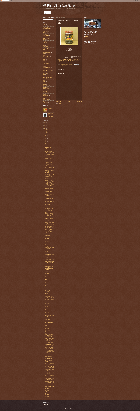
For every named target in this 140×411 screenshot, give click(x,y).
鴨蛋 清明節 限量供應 (48, 243)
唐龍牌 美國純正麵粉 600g (49, 188)
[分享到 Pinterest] (78, 64)
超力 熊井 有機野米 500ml (49, 208)
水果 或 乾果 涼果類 (46, 25)
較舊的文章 (79, 101)
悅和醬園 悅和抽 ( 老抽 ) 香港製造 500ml (49, 195)
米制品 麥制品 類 (46, 35)
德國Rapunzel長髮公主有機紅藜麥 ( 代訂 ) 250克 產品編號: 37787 (49, 339)
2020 (45, 123)
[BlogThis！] (75, 64)
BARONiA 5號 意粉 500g (49, 218)
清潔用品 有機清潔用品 (47, 67)
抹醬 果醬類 (45, 42)
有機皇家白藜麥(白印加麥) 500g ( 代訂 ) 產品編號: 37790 (49, 348)
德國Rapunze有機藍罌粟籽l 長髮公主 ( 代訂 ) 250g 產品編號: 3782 (49, 373)
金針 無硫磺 (47, 328)
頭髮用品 (44, 94)
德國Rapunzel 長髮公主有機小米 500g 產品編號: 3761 (49, 382)
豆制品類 (44, 39)
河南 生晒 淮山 (47, 330)
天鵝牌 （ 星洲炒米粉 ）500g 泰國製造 (49, 230)
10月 (46, 132)
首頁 (69, 101)
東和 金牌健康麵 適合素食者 (49, 226)
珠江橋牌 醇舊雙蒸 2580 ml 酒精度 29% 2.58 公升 (49, 262)
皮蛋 (45, 244)
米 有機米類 (45, 34)
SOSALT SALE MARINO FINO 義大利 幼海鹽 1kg (49, 152)
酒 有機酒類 (45, 64)
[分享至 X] (76, 64)
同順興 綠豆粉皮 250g (48, 176)
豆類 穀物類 (45, 41)
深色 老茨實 (47, 303)
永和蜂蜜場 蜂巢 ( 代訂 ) (49, 158)
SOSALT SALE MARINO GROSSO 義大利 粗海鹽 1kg (49, 154)
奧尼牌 (44, 81)
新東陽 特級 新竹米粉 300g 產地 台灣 (51, 108)
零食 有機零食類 (45, 85)
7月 (45, 137)
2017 (45, 128)
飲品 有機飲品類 (45, 78)
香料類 (44, 55)
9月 (45, 134)
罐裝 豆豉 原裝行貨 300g (49, 322)
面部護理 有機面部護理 (47, 52)
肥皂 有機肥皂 (45, 46)
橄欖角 (46, 325)
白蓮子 (46, 393)
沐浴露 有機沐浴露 (46, 38)
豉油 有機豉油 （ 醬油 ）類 (64, 65)
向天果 (46, 391)
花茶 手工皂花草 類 (46, 48)
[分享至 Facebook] (77, 64)
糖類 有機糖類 (45, 92)
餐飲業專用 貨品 (45, 95)
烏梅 (45, 282)
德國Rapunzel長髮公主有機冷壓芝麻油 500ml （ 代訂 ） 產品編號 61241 (49, 168)
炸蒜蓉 (46, 314)
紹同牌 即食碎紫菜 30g (48, 191)
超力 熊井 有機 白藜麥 (48, 358)
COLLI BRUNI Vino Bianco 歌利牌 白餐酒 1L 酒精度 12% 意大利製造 (49, 181)
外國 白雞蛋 (47, 241)
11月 (46, 131)
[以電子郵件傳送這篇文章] (74, 64)
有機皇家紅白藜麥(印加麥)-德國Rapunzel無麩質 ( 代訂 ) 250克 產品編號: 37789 (49, 336)
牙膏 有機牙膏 (45, 27)
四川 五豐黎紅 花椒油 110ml (49, 201)
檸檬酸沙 (46, 293)
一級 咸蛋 (46, 246)
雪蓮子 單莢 (47, 390)
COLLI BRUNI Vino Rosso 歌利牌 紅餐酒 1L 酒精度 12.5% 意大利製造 (49, 184)
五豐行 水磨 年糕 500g (48, 235)
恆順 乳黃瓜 (47, 172)
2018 (45, 126)
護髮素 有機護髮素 (46, 99)
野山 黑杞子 (47, 273)
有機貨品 (44, 32)
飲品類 (44, 80)
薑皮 (45, 285)
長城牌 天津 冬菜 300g (48, 319)
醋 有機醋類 (45, 91)
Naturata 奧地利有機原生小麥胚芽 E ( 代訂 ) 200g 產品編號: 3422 (49, 351)
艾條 (45, 276)
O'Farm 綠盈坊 (45, 102)
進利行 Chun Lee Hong (59, 5)
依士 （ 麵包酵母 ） (48, 290)
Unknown (86, 36)
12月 (46, 129)
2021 (45, 122)
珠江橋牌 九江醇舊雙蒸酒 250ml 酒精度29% (49, 267)
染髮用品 (44, 49)
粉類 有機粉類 (45, 62)
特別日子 (44, 60)
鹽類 (44, 101)
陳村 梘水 (46, 311)
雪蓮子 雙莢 (47, 388)
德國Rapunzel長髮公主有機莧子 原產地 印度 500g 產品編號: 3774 (49, 379)
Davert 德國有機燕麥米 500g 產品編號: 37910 (49, 370)
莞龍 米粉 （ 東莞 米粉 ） (49, 227)
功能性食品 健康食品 (46, 28)
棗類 (44, 71)
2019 (45, 125)
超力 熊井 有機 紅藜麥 (48, 360)
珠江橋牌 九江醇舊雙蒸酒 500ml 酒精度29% (49, 264)
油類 (44, 45)
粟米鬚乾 (46, 284)
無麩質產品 (45, 73)
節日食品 (44, 84)
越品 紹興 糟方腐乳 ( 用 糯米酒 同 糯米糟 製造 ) (49, 175)
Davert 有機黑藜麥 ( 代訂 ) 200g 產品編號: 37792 (49, 342)
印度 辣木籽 (47, 396)
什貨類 (44, 24)
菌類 (44, 74)
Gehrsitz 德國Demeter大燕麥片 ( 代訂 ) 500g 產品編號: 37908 (49, 367)
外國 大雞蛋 (47, 238)
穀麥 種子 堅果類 (46, 88)
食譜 (44, 53)
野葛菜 (46, 279)
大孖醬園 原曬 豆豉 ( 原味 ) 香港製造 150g (49, 248)
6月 (45, 138)
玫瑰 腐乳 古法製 (47, 204)
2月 (45, 144)
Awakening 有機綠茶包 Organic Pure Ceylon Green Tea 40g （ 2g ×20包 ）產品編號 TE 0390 (51, 115)
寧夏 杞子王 (47, 331)
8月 (45, 135)
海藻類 (44, 59)
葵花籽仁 (46, 361)
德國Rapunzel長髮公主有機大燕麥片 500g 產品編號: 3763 (49, 345)
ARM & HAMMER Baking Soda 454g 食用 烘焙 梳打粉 (49, 288)
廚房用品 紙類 (45, 87)
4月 (45, 141)
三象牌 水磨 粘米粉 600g (49, 198)
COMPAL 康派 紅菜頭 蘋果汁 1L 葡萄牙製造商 (49, 210)
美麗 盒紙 (46, 251)
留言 (45, 13)
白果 (45, 333)
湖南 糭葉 (46, 306)
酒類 (44, 66)
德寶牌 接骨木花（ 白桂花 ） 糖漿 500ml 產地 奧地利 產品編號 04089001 (49, 297)
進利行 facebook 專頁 (87, 44)
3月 (45, 143)
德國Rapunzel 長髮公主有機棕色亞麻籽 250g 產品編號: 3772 (49, 376)
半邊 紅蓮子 (47, 394)
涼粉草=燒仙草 (47, 327)
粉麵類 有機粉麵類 (46, 63)
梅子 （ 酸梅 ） (47, 312)
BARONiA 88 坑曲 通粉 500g (49, 224)
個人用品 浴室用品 (46, 56)
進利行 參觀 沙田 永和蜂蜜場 (47, 77)
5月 (45, 140)
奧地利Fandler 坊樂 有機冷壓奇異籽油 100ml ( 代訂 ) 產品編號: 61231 (49, 214)
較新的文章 (58, 101)
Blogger (74, 408)
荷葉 (45, 309)
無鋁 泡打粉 (47, 291)
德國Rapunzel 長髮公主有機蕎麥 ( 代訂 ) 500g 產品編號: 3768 (49, 364)
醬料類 (44, 98)
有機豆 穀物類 (45, 31)
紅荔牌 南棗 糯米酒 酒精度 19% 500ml (49, 269)
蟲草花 (46, 212)
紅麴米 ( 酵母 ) (47, 294)
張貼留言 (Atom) (61, 103)
